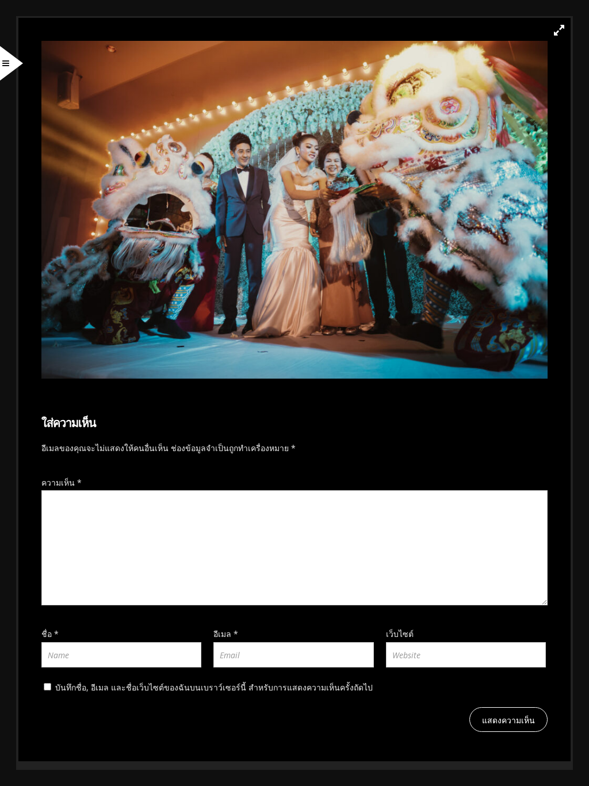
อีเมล (225, 633)
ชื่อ (50, 633)
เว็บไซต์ (400, 633)
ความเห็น (61, 482)
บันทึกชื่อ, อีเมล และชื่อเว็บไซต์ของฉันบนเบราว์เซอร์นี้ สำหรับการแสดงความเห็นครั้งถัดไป (214, 687)
